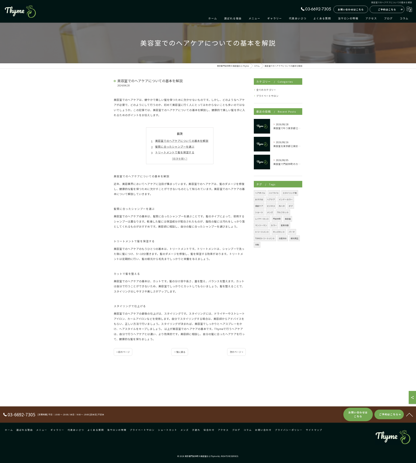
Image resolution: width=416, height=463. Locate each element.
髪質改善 (285, 225)
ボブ (291, 205)
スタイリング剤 (290, 192)
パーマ (292, 231)
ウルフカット (283, 212)
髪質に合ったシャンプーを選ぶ (174, 147)
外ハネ (282, 205)
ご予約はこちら (387, 9)
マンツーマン (261, 225)
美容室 (288, 218)
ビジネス (271, 205)
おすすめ (259, 199)
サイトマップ (314, 430)
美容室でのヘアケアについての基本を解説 (181, 141)
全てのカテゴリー (266, 89)
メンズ (270, 212)
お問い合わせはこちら (351, 9)
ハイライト (274, 192)
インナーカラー (286, 199)
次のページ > (236, 352)
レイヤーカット (262, 218)
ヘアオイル (260, 192)
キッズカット (279, 231)
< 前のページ (123, 352)
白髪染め (283, 238)
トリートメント (262, 231)
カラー (274, 225)
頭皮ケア (259, 205)
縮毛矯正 (295, 238)
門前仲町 (277, 218)
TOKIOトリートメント (265, 238)
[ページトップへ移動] (409, 414)
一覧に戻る (179, 352)
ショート (259, 212)
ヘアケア (271, 199)
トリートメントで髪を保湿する (174, 152)
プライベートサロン (267, 95)
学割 (257, 244)
